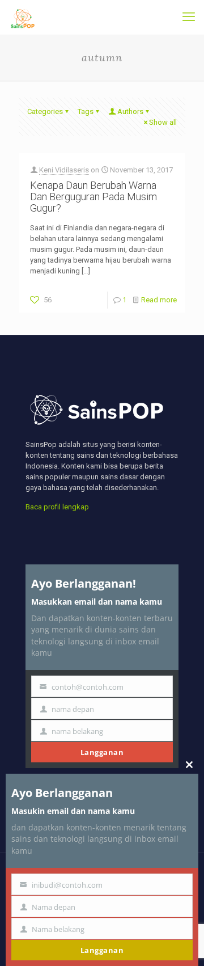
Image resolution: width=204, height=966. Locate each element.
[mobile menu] (188, 17)
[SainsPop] (22, 17)
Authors (130, 111)
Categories (45, 111)
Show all (163, 122)
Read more (159, 300)
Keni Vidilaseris (64, 170)
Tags (86, 111)
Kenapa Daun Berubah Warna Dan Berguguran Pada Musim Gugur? (93, 196)
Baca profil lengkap (57, 507)
